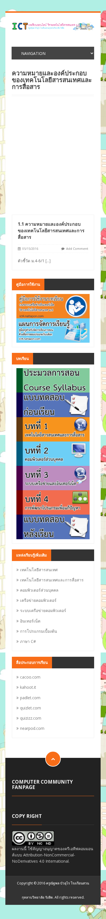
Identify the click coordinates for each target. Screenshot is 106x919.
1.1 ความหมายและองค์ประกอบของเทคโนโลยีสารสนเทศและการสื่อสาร (51, 230)
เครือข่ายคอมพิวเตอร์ (38, 600)
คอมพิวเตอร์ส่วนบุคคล (39, 590)
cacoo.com (30, 677)
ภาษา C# (28, 641)
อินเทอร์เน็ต (30, 621)
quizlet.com (30, 708)
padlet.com (30, 697)
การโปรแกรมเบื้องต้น (38, 631)
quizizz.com (30, 718)
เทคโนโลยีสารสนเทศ (39, 569)
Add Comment (77, 248)
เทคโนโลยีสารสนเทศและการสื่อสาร (52, 580)
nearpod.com (32, 728)
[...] (48, 260)
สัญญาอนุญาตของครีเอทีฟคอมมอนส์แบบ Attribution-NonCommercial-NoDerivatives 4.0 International (52, 855)
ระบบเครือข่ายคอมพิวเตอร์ (43, 610)
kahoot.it (28, 687)
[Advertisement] (53, 159)
